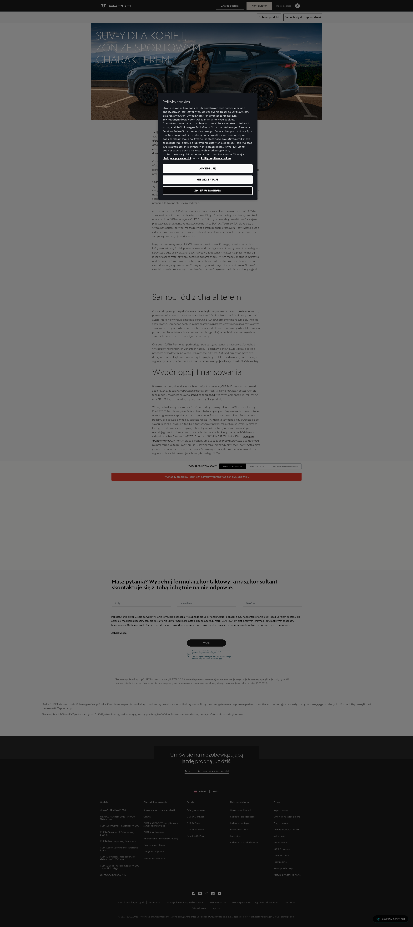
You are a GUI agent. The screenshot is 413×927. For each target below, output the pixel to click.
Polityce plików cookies (216, 158)
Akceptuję (207, 168)
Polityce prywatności (177, 158)
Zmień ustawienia (207, 190)
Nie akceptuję (207, 179)
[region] (207, 146)
